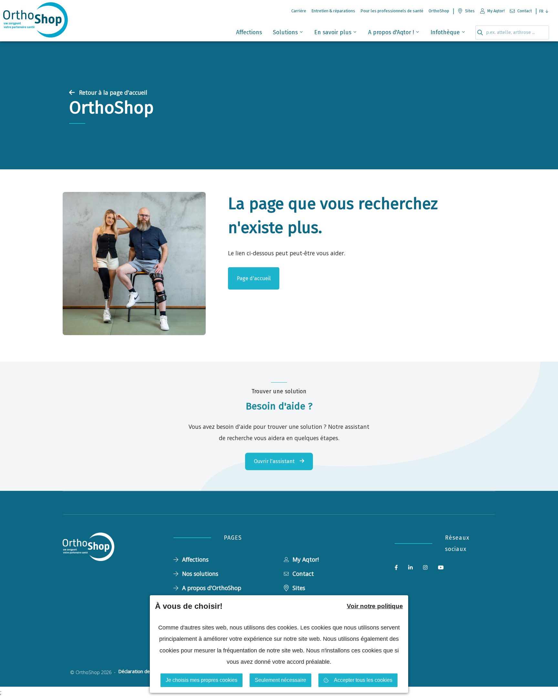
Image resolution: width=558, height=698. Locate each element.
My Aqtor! (306, 559)
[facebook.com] (396, 568)
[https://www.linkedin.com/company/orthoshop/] (410, 568)
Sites (299, 588)
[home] (35, 21)
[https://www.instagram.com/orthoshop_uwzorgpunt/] (425, 568)
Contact (303, 573)
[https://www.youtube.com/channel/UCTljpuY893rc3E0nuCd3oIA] (440, 568)
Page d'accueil (254, 278)
